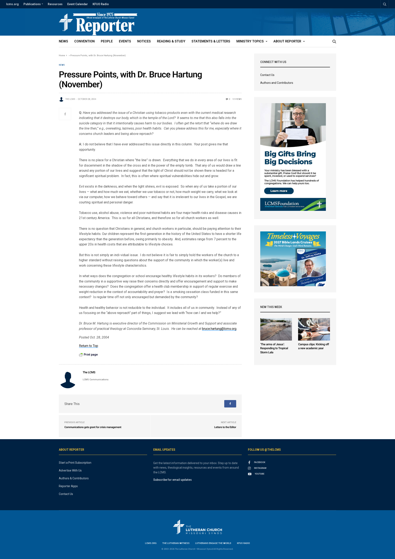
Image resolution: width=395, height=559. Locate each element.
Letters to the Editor (225, 427)
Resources (55, 4)
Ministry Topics (250, 41)
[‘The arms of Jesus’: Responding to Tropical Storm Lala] (276, 329)
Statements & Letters (211, 41)
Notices (144, 41)
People (107, 41)
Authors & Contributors (74, 478)
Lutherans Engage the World (213, 543)
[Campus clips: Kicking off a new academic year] (314, 329)
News (63, 41)
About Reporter (287, 41)
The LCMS (70, 99)
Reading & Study (171, 41)
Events (125, 41)
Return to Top (88, 346)
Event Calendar (77, 4)
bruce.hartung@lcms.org (219, 329)
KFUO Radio (101, 4)
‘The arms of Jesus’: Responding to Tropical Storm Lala (274, 348)
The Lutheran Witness (175, 543)
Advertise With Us (70, 470)
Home (62, 55)
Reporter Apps (68, 486)
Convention (84, 41)
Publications (32, 4)
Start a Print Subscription (75, 462)
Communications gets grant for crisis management (92, 427)
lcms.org (12, 4)
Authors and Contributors (276, 82)
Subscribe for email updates (172, 479)
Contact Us (267, 75)
